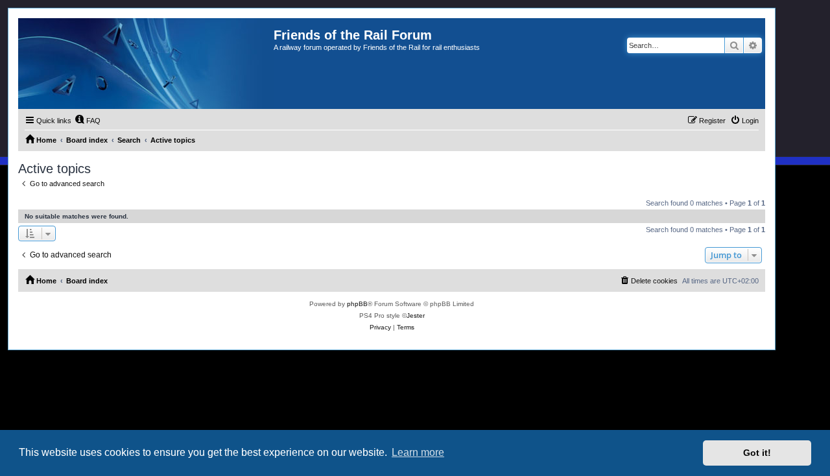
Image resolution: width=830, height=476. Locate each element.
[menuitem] (88, 120)
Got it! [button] (757, 452)
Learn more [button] (418, 452)
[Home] (146, 63)
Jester (416, 315)
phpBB (357, 303)
